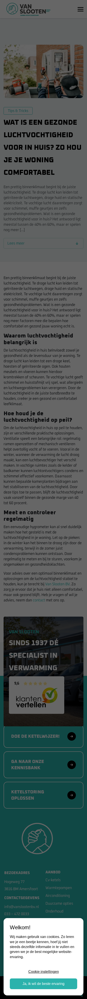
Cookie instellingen (43, 972)
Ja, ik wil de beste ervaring (43, 984)
